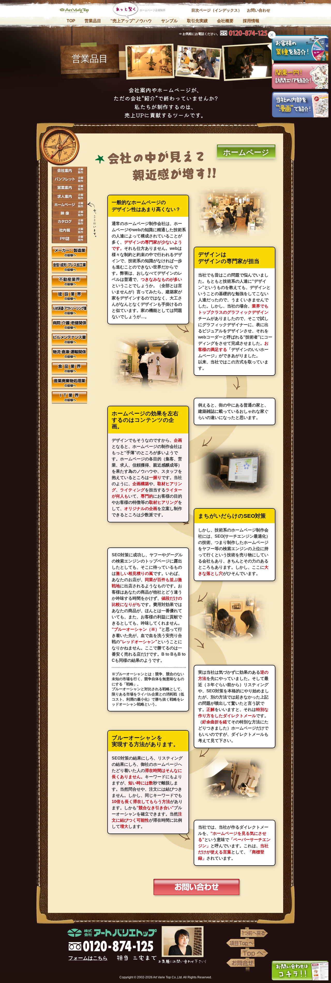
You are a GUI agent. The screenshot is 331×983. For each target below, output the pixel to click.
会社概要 (225, 21)
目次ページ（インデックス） (216, 10)
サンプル (169, 21)
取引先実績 (197, 21)
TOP (71, 21)
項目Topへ (240, 943)
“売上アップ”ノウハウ (131, 21)
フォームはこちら (88, 958)
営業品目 (93, 21)
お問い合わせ (258, 10)
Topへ (254, 953)
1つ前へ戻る (254, 933)
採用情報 (251, 21)
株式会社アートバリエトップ (76, 12)
